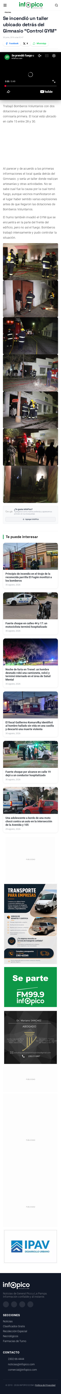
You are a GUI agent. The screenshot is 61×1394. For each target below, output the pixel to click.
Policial (8, 12)
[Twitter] (22, 1304)
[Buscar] (56, 5)
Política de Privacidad (45, 1385)
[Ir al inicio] (31, 5)
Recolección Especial (15, 1331)
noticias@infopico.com (21, 1364)
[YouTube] (30, 1304)
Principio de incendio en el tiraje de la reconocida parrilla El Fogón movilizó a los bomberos (28, 577)
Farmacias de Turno (14, 1341)
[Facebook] (6, 1304)
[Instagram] (14, 1304)
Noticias (8, 1321)
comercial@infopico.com (22, 1369)
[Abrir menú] (5, 5)
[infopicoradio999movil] (30, 986)
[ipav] (30, 1246)
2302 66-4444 (16, 1358)
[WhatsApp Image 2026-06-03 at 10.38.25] (30, 924)
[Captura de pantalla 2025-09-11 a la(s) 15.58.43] (30, 1037)
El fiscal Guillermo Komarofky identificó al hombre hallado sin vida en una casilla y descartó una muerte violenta (29, 726)
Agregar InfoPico (32, 519)
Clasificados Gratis (14, 1326)
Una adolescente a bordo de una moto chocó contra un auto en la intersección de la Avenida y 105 (28, 821)
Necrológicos (10, 1336)
